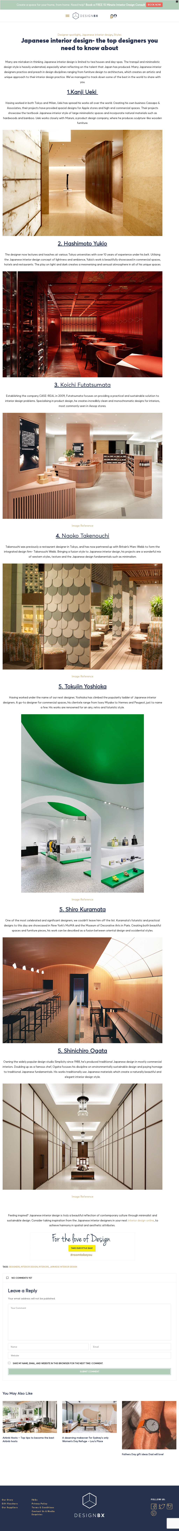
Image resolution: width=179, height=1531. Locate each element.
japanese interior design (63, 1267)
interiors (44, 1267)
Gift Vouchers (10, 1503)
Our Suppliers (10, 1507)
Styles (117, 34)
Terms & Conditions (43, 1507)
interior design (29, 1267)
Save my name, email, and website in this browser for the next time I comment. (58, 1363)
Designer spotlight (69, 34)
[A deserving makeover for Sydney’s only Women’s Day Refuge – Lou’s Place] (89, 1417)
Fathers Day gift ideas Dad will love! (143, 1454)
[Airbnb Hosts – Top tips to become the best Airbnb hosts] (30, 1417)
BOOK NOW (154, 4)
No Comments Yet (22, 1278)
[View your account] (115, 15)
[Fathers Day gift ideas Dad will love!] (149, 1425)
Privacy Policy (39, 1503)
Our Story (7, 1500)
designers (14, 1267)
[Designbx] (86, 15)
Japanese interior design (97, 34)
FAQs (35, 1500)
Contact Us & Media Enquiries (43, 1513)
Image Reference (82, 1196)
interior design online (141, 1220)
